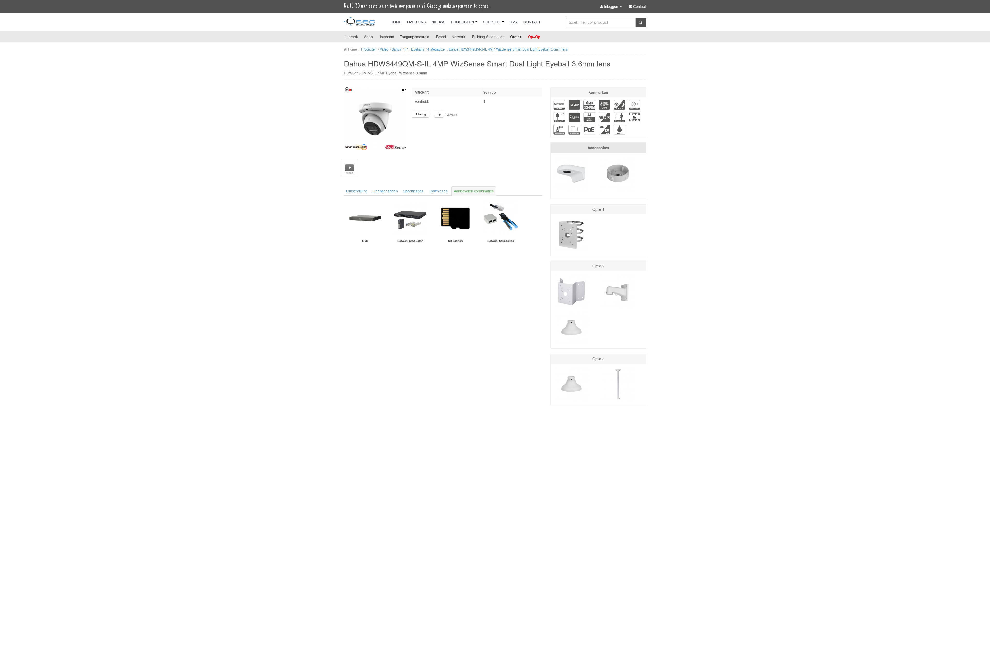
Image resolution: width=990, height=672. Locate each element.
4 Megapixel (436, 49)
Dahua (396, 49)
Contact (532, 21)
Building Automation (488, 36)
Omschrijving (356, 191)
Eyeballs (417, 49)
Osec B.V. (359, 22)
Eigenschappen (385, 191)
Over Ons (416, 21)
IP (406, 49)
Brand (441, 36)
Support (492, 21)
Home (396, 21)
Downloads (439, 191)
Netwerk (458, 36)
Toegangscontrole (414, 36)
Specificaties (413, 191)
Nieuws (438, 21)
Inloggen (611, 6)
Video (368, 36)
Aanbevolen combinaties (474, 191)
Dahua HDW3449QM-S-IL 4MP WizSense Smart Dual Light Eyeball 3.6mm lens (508, 49)
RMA (514, 21)
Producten (463, 21)
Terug (421, 114)
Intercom (387, 36)
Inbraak (351, 36)
